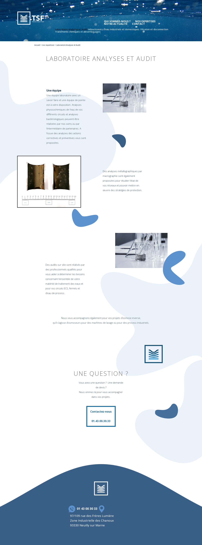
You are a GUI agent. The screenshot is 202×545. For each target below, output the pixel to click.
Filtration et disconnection (154, 29)
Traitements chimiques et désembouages (78, 31)
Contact (138, 24)
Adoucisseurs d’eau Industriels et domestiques (113, 29)
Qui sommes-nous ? (117, 21)
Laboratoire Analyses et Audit (71, 29)
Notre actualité (115, 24)
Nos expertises (145, 21)
